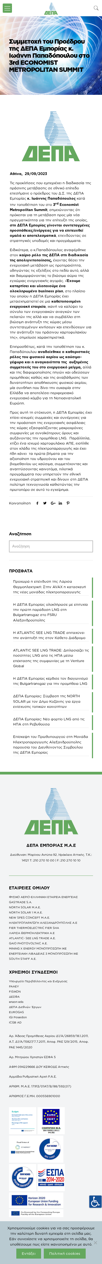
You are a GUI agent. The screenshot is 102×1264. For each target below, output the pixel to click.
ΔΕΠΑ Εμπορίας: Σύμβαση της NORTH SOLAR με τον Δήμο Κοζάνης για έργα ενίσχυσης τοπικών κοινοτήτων (47, 701)
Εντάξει (29, 1253)
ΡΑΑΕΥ (14, 986)
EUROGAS (16, 1012)
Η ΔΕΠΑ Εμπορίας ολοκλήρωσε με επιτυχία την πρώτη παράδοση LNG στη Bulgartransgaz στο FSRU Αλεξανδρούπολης (50, 612)
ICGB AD (15, 1022)
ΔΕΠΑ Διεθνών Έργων (25, 1007)
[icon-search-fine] (96, 8)
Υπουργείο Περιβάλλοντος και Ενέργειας (38, 981)
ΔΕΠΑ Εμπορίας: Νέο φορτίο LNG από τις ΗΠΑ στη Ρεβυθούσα (49, 721)
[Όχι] (95, 1242)
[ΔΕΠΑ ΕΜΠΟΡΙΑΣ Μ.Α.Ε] (51, 8)
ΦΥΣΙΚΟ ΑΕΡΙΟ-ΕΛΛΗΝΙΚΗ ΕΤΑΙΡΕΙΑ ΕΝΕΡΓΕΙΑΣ (43, 897)
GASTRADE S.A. (20, 902)
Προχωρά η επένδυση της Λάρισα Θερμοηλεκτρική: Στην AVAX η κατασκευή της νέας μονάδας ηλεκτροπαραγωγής (49, 586)
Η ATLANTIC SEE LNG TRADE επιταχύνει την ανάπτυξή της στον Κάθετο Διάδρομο (49, 635)
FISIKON (15, 991)
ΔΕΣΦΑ (14, 996)
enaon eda (16, 1001)
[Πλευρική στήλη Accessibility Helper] (95, 1201)
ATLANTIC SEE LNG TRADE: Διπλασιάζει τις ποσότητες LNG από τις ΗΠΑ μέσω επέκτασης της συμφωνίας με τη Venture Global (51, 658)
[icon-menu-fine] (7, 8)
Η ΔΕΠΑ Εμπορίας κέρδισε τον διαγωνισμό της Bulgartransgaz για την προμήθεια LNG (50, 680)
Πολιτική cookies (64, 1253)
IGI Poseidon (18, 1017)
